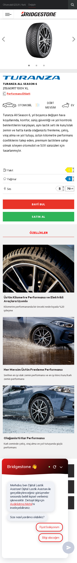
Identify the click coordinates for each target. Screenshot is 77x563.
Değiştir (32, 4)
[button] (7, 40)
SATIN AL (38, 216)
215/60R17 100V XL (15, 88)
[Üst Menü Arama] (72, 4)
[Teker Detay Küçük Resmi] (29, 65)
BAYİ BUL (38, 204)
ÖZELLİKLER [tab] (39, 233)
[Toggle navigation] (8, 14)
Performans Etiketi (18, 93)
